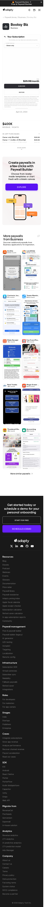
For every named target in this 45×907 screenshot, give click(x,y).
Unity (4, 793)
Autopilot (6, 646)
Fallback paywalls (9, 682)
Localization (7, 653)
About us (6, 860)
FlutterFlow (7, 782)
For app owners (9, 707)
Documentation (9, 583)
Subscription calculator (12, 610)
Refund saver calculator (12, 613)
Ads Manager (8, 850)
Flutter (5, 778)
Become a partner (10, 894)
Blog (4, 561)
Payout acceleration (11, 753)
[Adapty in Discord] (21, 546)
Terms (5, 871)
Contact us (7, 864)
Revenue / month (10, 127)
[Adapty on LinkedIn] (16, 546)
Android (5, 770)
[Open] (39, 10)
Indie (4, 717)
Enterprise (6, 728)
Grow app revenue (10, 742)
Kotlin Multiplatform (10, 785)
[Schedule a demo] (34, 10)
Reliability (6, 678)
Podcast (6, 568)
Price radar (7, 587)
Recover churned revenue (13, 749)
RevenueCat (7, 810)
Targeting (6, 649)
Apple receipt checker (11, 606)
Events (5, 576)
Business (22, 17)
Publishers (6, 724)
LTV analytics (8, 839)
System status (8, 886)
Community (7, 621)
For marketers (8, 703)
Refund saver (8, 686)
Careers (5, 868)
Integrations (7, 689)
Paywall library (8, 591)
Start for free (22, 520)
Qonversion (7, 818)
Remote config (8, 657)
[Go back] (3, 18)
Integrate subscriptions (12, 738)
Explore (21, 186)
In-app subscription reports (14, 617)
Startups (6, 720)
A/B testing (7, 642)
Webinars (6, 572)
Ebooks (5, 565)
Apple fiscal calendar (11, 602)
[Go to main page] (8, 9)
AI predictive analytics (11, 843)
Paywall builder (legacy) (12, 634)
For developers (8, 699)
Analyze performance (11, 745)
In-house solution (9, 825)
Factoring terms (9, 882)
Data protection (9, 879)
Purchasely (7, 814)
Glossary (6, 580)
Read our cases (9, 757)
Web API (6, 800)
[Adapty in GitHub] (27, 546)
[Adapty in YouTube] (32, 546)
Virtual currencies (9, 671)
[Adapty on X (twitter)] (11, 546)
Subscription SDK (9, 667)
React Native (8, 774)
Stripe (4, 797)
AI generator (7, 638)
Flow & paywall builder (11, 631)
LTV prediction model (11, 846)
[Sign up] (29, 10)
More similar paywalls (20, 473)
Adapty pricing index (11, 598)
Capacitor (6, 789)
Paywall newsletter (10, 594)
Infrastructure (9, 663)
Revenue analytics (10, 835)
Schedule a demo (21, 529)
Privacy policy (8, 875)
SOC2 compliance (9, 890)
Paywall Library (11, 17)
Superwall (6, 821)
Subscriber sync (9, 674)
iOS (3, 767)
